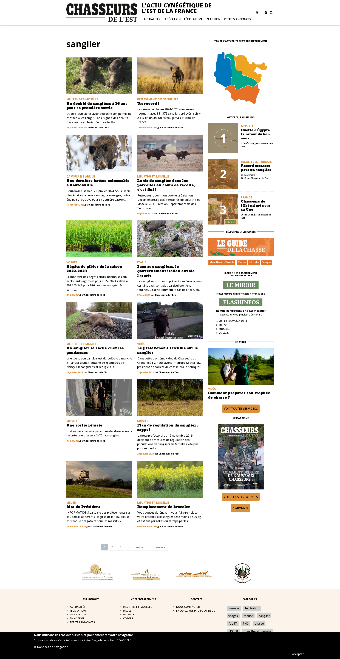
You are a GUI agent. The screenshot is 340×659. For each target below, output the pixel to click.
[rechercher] (271, 12)
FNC (245, 623)
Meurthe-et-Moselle (221, 262)
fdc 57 (232, 623)
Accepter (298, 654)
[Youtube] (257, 12)
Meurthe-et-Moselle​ (137, 606)
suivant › (141, 547)
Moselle (254, 262)
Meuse (242, 262)
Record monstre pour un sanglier (256, 168)
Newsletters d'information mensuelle (240, 293)
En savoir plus (123, 640)
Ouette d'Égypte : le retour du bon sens (256, 134)
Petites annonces (237, 19)
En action (212, 19)
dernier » (159, 547)
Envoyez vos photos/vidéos (195, 610)
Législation (193, 19)
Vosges (266, 262)
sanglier (264, 616)
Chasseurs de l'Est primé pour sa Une (255, 205)
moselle (233, 608)
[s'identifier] (266, 12)
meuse (248, 616)
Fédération (172, 19)
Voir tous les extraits (241, 497)
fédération (252, 608)
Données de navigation (52, 647)
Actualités (151, 19)
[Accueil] (101, 12)
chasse (259, 623)
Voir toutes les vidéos (241, 409)
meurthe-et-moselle (257, 631)
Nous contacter (188, 606)
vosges (233, 616)
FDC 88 (233, 631)
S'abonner (241, 508)
